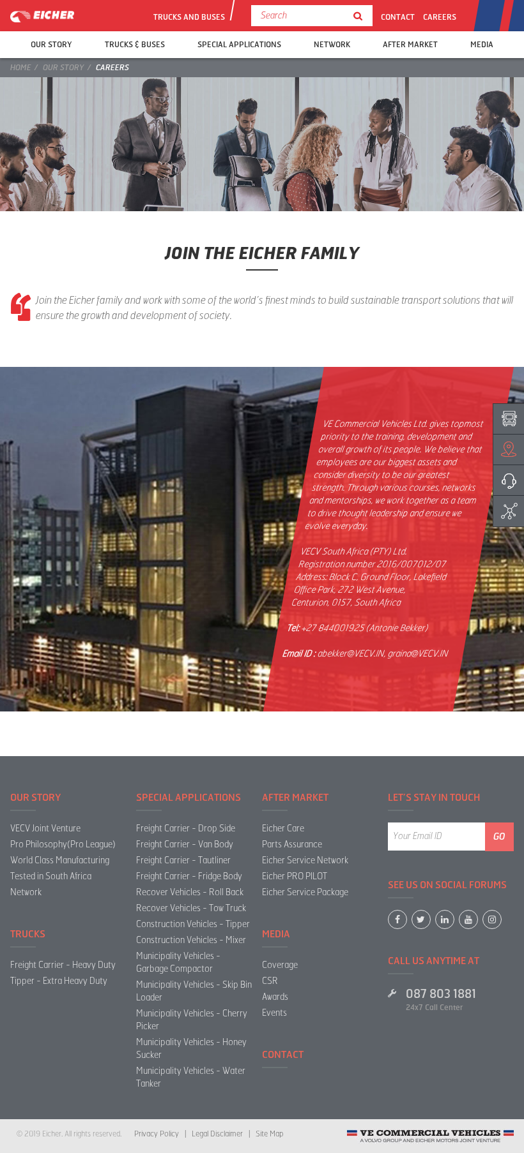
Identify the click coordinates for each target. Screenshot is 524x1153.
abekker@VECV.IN (351, 653)
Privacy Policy (156, 1133)
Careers (439, 16)
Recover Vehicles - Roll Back (189, 892)
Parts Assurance (292, 844)
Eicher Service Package (305, 892)
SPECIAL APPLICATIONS (239, 44)
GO (499, 836)
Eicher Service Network (305, 860)
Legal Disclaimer (217, 1133)
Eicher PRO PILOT (294, 876)
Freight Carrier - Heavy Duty (63, 965)
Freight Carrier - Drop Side (185, 828)
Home (20, 67)
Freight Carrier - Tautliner (183, 860)
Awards (275, 997)
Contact (398, 16)
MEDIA (481, 44)
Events (274, 1013)
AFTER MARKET (410, 44)
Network (26, 892)
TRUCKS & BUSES (135, 44)
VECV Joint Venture (45, 828)
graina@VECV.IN (418, 653)
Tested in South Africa (50, 876)
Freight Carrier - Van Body (184, 844)
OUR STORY (51, 44)
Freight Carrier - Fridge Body (189, 876)
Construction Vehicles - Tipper (193, 924)
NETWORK (332, 44)
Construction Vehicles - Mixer (191, 940)
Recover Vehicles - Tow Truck (191, 908)
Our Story (63, 67)
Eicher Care (283, 828)
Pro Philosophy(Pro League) (63, 844)
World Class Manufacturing (59, 860)
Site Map (269, 1133)
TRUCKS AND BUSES (188, 16)
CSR (270, 981)
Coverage (280, 965)
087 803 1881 (441, 994)
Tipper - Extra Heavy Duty (58, 981)
